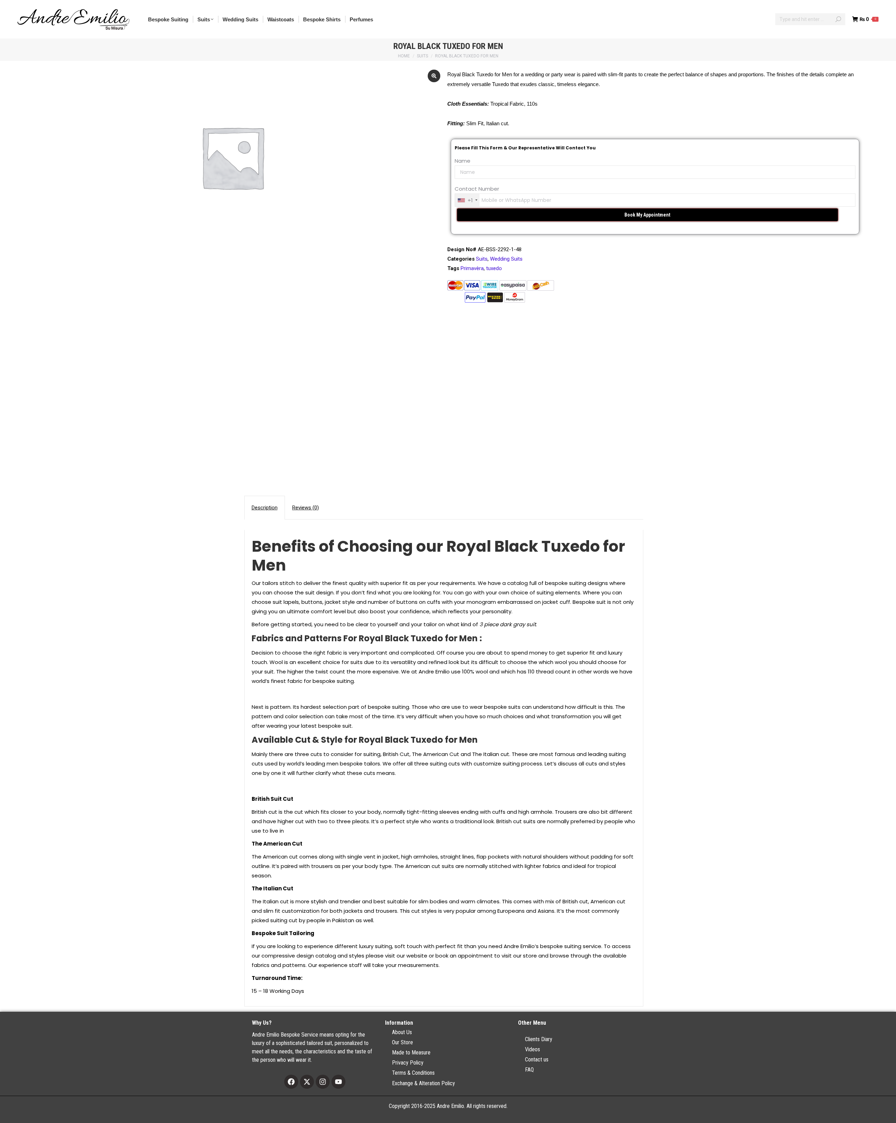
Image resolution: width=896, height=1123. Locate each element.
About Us (402, 1032)
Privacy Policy (408, 1062)
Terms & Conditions (413, 1072)
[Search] (838, 19)
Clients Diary (538, 1039)
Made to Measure (411, 1052)
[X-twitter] (307, 1082)
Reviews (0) (305, 507)
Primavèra (472, 268)
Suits (482, 259)
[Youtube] (338, 1082)
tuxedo (494, 268)
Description (265, 507)
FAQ (529, 1069)
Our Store (402, 1042)
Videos (532, 1049)
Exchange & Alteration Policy (423, 1083)
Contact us (536, 1059)
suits (356, 662)
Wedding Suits (506, 259)
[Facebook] (291, 1082)
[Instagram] (323, 1082)
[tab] (264, 508)
